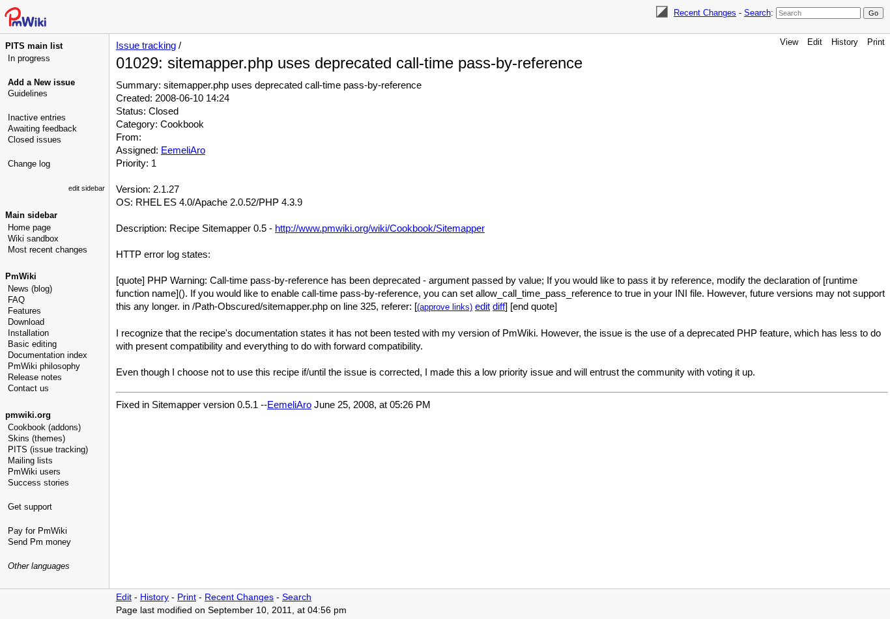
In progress (29, 58)
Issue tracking (146, 45)
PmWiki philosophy (44, 366)
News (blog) (30, 289)
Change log (29, 164)
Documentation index (47, 355)
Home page (29, 227)
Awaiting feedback (42, 128)
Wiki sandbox (33, 238)
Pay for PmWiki (37, 531)
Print (876, 42)
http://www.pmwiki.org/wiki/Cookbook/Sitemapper (380, 228)
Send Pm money (39, 542)
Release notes (35, 377)
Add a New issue (41, 82)
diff (499, 306)
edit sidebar (86, 188)
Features (24, 311)
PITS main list (34, 46)
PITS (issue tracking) (48, 449)
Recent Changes (705, 13)
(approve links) (444, 307)
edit (482, 306)
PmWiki (20, 276)
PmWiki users (34, 471)
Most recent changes (47, 249)
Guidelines (28, 93)
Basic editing (32, 344)
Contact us (28, 388)
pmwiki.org (28, 415)
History (844, 42)
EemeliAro (183, 150)
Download (26, 322)
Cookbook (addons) (44, 427)
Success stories (38, 483)
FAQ (16, 300)
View (789, 42)
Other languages (39, 566)
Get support (30, 507)
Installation (28, 333)
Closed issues (34, 139)
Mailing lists (30, 460)
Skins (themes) (36, 438)
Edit (814, 42)
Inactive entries (37, 117)
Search (757, 13)
